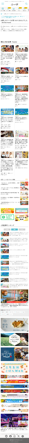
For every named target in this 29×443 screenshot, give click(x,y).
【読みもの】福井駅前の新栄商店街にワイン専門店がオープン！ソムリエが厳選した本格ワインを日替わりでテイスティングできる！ (7, 142)
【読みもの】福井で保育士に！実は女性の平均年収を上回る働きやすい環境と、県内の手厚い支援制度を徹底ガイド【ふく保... (18, 240)
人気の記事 (13, 10)
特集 (9, 126)
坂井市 (9, 124)
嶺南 (16, 147)
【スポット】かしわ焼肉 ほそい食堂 (21, 77)
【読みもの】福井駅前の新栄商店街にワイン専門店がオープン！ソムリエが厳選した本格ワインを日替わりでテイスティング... (18, 280)
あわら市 (5, 124)
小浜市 (5, 61)
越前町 (16, 104)
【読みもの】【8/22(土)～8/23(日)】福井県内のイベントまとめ (7, 95)
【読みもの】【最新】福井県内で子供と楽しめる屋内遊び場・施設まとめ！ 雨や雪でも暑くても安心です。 (21, 141)
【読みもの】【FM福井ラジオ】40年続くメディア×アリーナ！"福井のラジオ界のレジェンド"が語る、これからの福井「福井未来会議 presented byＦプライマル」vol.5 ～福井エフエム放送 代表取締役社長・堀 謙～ (7, 166)
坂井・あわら (17, 145)
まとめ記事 (24, 147)
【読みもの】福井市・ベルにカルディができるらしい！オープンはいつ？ (7, 77)
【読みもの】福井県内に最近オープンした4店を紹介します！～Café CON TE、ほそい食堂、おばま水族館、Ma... (18, 234)
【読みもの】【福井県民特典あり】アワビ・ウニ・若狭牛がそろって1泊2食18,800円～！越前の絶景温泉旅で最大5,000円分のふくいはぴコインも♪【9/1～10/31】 (21, 98)
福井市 (2, 61)
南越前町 (2, 126)
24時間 (7, 229)
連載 (7, 64)
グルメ (19, 10)
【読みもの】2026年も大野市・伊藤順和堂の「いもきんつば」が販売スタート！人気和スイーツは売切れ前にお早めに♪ (21, 163)
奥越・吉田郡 (22, 145)
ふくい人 (11, 173)
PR (21, 61)
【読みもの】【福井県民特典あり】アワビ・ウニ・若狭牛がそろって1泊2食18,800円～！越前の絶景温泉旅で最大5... (18, 263)
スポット (3, 10)
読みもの (24, 10)
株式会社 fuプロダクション (16, 439)
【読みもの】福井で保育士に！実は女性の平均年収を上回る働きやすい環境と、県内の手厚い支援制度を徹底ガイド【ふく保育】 (21, 57)
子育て (22, 148)
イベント (8, 10)
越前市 (8, 61)
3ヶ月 (22, 229)
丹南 (26, 145)
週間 (14, 229)
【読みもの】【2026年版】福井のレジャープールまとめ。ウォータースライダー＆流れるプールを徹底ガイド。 (7, 120)
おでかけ (3, 64)
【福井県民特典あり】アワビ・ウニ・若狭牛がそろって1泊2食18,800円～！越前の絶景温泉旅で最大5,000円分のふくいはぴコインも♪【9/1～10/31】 (14, 305)
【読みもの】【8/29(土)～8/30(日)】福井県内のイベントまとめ (21, 119)
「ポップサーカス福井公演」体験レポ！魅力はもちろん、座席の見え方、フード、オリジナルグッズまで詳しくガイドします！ (14, 430)
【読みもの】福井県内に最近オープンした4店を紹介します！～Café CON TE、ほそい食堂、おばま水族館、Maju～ (7, 57)
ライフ (17, 61)
